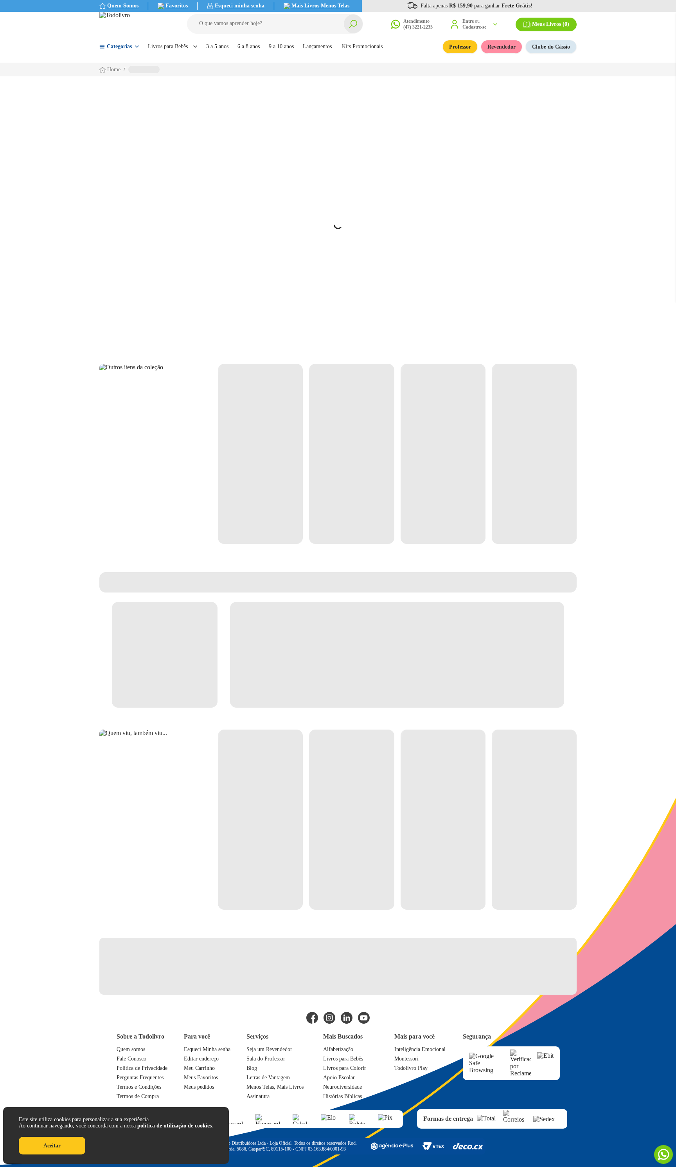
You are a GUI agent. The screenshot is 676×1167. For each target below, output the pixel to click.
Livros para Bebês (343, 1059)
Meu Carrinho (199, 1068)
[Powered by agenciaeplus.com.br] (391, 1146)
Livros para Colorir (344, 1068)
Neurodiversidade (342, 1087)
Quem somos (131, 1049)
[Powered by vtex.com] (433, 1146)
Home (113, 69)
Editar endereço (201, 1059)
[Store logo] (134, 24)
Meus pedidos (199, 1087)
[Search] (353, 23)
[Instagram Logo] (329, 1018)
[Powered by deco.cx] (468, 1146)
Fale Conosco (131, 1059)
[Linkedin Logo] (346, 1018)
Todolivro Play (411, 1068)
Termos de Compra (138, 1096)
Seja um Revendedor (269, 1049)
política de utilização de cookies (174, 1126)
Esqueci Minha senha (207, 1049)
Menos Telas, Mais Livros (275, 1087)
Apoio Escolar (339, 1077)
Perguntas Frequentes (140, 1077)
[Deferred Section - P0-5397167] (397, 820)
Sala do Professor (265, 1059)
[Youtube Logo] (364, 1018)
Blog (251, 1068)
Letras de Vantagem (268, 1077)
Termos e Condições (139, 1087)
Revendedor (501, 47)
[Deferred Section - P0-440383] (397, 454)
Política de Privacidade (142, 1068)
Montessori (406, 1059)
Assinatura (258, 1096)
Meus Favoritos (201, 1077)
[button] (275, 24)
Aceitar (52, 1146)
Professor (460, 47)
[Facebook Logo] (312, 1018)
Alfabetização (338, 1049)
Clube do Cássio (551, 47)
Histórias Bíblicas (342, 1096)
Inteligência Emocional (420, 1049)
